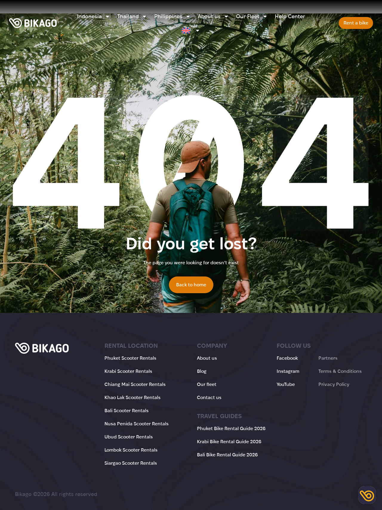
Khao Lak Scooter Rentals (132, 397)
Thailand (128, 16)
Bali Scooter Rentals (126, 410)
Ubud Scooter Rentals (128, 436)
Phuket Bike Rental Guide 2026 (231, 428)
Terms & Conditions (340, 371)
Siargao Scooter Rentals (130, 463)
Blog (202, 371)
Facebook (287, 358)
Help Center (290, 16)
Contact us (209, 397)
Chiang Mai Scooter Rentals (135, 384)
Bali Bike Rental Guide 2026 (227, 454)
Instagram (288, 371)
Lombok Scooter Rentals (131, 449)
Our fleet (206, 384)
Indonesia (89, 16)
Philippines (168, 16)
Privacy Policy (333, 384)
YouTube (286, 384)
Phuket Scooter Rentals (130, 358)
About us (209, 16)
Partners (328, 358)
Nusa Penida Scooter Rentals (136, 423)
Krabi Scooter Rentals (128, 371)
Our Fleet (247, 16)
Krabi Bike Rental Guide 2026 (229, 441)
